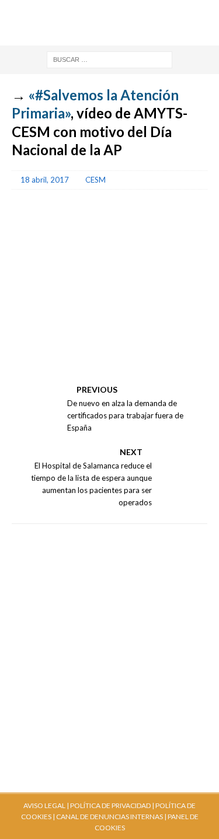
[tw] (87, 11)
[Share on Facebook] (26, 368)
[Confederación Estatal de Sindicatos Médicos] (109, 39)
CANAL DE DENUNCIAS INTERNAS (109, 816)
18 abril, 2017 (44, 179)
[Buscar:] (109, 59)
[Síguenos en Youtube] (26, 337)
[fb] (109, 11)
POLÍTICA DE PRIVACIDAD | (112, 805)
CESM (95, 179)
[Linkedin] (154, 11)
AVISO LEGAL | (46, 805)
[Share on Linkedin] (88, 368)
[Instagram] (131, 11)
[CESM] (57, 337)
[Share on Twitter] (57, 368)
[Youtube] (65, 11)
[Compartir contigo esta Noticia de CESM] (119, 368)
